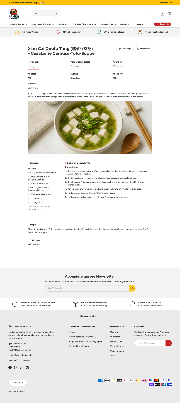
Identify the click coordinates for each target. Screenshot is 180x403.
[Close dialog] (138, 174)
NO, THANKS (116, 222)
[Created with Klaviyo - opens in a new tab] (90, 230)
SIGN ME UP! (116, 214)
